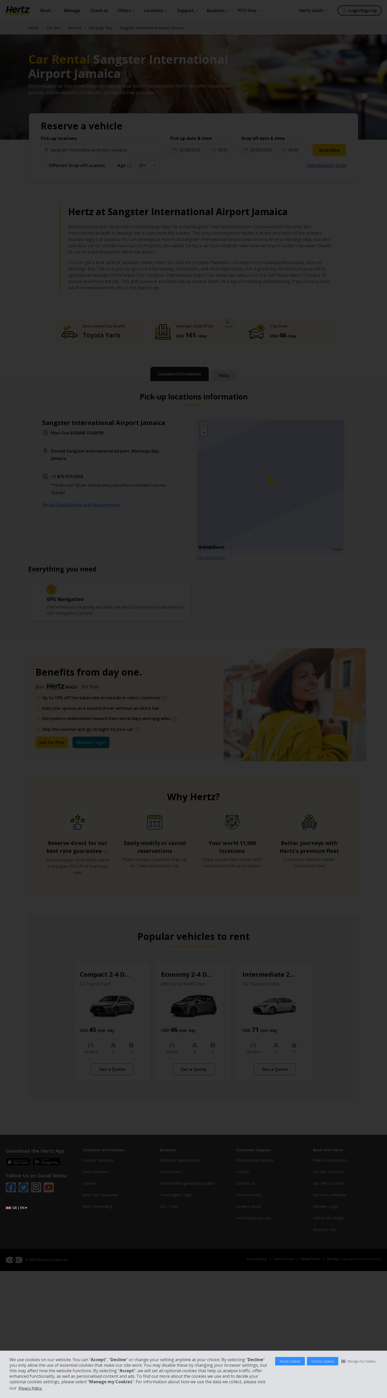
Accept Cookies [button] (290, 1361)
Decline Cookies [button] (322, 1361)
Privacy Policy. (30, 1388)
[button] (358, 1361)
